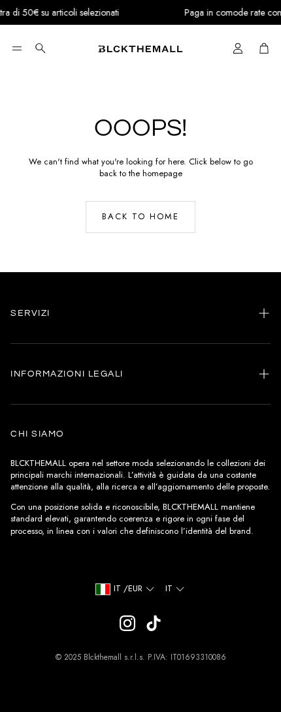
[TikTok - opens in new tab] (153, 623)
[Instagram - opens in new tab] (127, 623)
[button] (17, 48)
